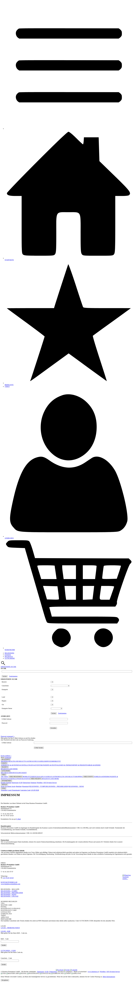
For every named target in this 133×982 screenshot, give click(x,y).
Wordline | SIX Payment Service (47, 782)
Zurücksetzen (13, 676)
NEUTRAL (4, 773)
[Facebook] (59, 970)
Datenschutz (26, 782)
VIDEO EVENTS (88, 776)
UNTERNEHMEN (6, 781)
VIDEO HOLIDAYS (36, 778)
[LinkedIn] (73, 970)
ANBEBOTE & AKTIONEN (10, 765)
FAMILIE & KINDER (93, 765)
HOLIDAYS (9, 656)
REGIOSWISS (9, 653)
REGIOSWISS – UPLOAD (9, 896)
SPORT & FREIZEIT (79, 765)
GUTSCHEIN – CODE (8, 950)
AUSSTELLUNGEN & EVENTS (30, 765)
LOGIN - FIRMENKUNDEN (10, 928)
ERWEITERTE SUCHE (8, 667)
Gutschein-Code (25, 790)
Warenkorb (25, 786)
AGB (20, 782)
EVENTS (8, 655)
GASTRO (29, 761)
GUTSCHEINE (10, 658)
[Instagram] (67, 970)
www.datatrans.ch (93, 971)
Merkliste (19, 786)
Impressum (15, 782)
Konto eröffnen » (6, 756)
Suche (3, 786)
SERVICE (4, 784)
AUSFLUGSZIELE (38, 761)
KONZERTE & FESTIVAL (50, 765)
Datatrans (33, 782)
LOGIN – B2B (5, 931)
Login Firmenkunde (14, 790)
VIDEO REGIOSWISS (15, 776)
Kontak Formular (6, 782)
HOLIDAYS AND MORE (9, 769)
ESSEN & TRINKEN (66, 765)
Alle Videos (4, 776)
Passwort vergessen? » (8, 736)
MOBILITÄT (56, 761)
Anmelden (4, 790)
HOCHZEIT (23, 773)
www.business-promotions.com (10, 884)
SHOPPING (5, 761)
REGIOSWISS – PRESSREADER (57, 786)
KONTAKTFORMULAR (9, 882)
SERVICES (48, 761)
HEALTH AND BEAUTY (17, 761)
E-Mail (18, 819)
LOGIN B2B (35, 790)
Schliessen (8, 757)
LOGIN (3, 788)
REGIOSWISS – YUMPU (37, 786)
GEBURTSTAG (13, 773)
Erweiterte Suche (10, 786)
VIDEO (4, 774)
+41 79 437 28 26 (8, 878)
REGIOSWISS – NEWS (76, 786)
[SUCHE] (3, 665)
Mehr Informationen (109, 977)
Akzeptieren (5, 980)
